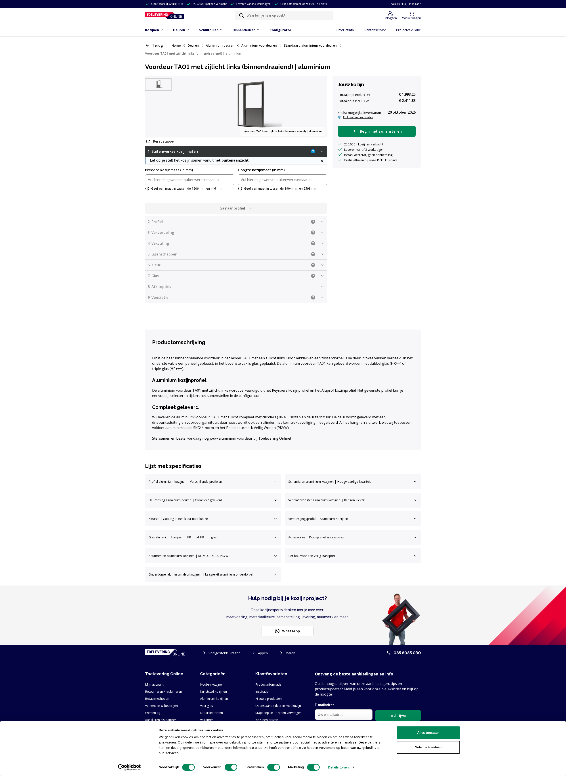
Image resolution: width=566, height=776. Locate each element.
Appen (263, 653)
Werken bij (152, 713)
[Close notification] (322, 161)
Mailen (290, 653)
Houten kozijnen (212, 684)
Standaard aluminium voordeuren (310, 45)
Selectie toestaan (428, 747)
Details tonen (338, 767)
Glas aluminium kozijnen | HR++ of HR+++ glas (183, 537)
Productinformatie (268, 684)
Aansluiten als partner (160, 720)
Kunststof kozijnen (213, 691)
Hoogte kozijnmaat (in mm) (261, 170)
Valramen (207, 720)
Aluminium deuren (220, 45)
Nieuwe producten (268, 698)
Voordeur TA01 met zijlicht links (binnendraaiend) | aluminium (193, 53)
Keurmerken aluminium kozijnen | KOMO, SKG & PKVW (188, 556)
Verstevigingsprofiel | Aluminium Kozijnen (318, 519)
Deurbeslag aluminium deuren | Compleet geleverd (185, 500)
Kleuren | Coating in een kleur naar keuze (178, 519)
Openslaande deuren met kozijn (278, 706)
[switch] (231, 767)
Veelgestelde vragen (224, 653)
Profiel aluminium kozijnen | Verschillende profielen (185, 481)
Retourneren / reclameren (163, 691)
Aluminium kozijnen (214, 698)
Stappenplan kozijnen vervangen (278, 713)
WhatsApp (291, 631)
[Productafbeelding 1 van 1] (158, 85)
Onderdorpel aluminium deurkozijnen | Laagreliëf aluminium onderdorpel (201, 574)
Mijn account (154, 684)
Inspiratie (415, 4)
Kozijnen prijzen (266, 720)
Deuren (193, 45)
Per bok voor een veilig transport (311, 556)
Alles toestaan (428, 732)
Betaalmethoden (157, 698)
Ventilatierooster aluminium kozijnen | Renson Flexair (326, 500)
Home (176, 45)
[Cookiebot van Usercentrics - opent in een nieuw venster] (129, 767)
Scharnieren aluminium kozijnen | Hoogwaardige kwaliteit (329, 481)
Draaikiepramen (211, 713)
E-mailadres (325, 704)
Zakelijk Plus (398, 4)
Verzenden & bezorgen (161, 706)
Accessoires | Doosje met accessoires (316, 537)
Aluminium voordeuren (259, 45)
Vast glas (206, 706)
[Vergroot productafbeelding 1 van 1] (251, 106)
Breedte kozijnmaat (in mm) (169, 170)
